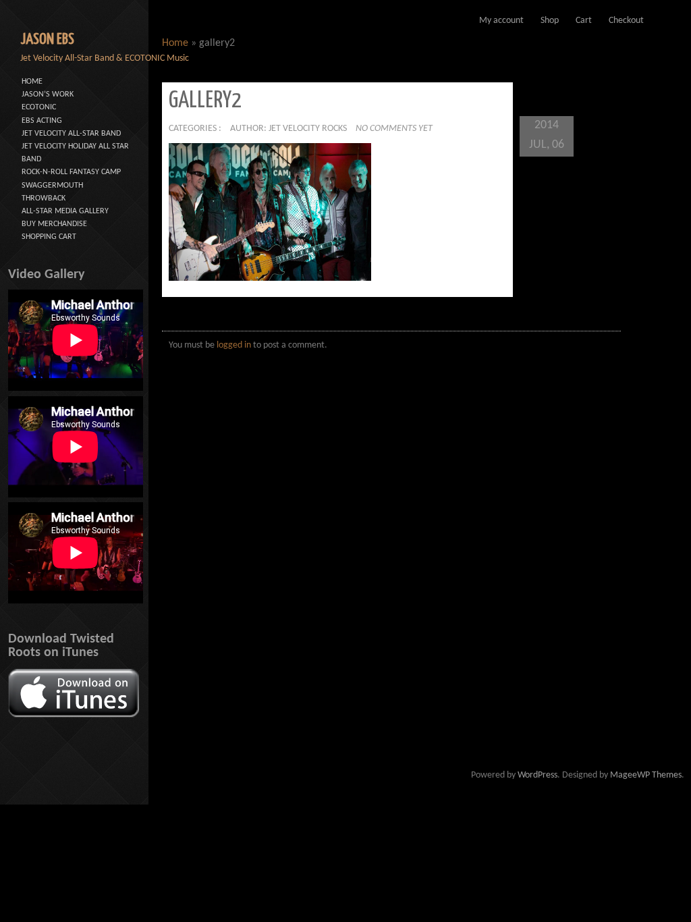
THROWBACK (43, 198)
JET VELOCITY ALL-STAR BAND (71, 134)
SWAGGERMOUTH (52, 186)
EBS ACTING (42, 121)
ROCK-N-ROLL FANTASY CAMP (71, 172)
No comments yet (394, 129)
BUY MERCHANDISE (54, 224)
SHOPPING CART (49, 237)
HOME (32, 82)
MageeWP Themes (646, 775)
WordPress (537, 775)
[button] (270, 211)
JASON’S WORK (48, 94)
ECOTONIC (39, 107)
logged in (234, 345)
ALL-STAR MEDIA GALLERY (65, 211)
